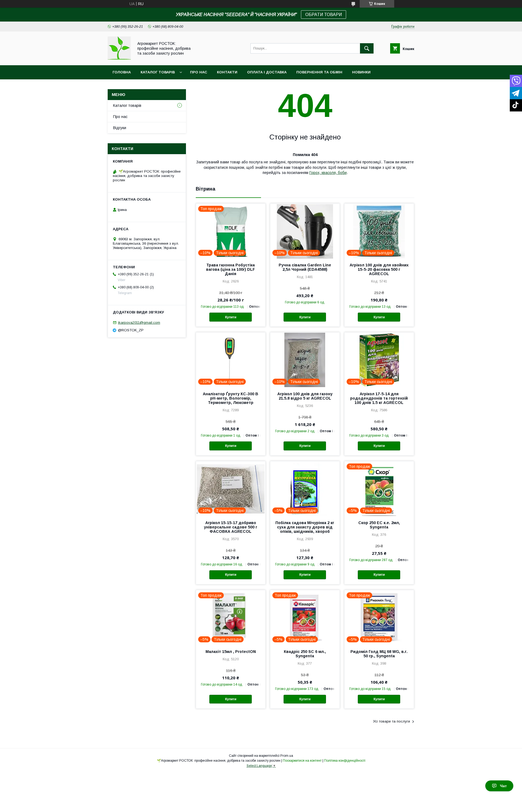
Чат (503, 786)
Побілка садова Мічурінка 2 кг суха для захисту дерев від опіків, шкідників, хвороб (304, 527)
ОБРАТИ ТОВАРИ (323, 14)
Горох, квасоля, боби (328, 172)
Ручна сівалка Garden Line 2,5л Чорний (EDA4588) (305, 267)
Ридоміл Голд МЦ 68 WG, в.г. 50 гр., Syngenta (379, 653)
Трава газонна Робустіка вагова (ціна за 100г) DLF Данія (230, 269)
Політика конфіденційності (344, 760)
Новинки (361, 72)
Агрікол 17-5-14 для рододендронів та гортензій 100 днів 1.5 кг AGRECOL (379, 398)
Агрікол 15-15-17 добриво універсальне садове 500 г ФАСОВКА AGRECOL (230, 527)
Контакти (227, 72)
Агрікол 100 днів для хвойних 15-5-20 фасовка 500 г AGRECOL (379, 269)
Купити (230, 317)
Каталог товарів (158, 72)
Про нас (198, 72)
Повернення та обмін (319, 72)
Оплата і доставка (267, 72)
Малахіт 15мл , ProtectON (231, 651)
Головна (122, 72)
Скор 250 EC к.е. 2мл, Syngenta (379, 525)
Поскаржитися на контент (302, 760)
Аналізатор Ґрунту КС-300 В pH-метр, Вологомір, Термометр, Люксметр (230, 398)
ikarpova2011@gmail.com (139, 322)
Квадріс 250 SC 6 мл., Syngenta (305, 653)
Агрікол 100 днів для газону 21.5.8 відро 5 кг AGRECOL (305, 396)
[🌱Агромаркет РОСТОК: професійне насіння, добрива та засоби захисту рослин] (119, 58)
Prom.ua (286, 756)
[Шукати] (367, 48)
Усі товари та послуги (391, 721)
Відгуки (119, 128)
